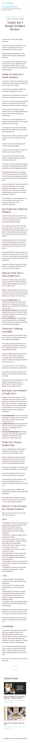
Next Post (15, 669)
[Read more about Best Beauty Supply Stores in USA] (15, 713)
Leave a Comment (9, 700)
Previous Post (15, 666)
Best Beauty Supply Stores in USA (14, 724)
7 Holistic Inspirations (9, 4)
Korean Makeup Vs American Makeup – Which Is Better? (14, 697)
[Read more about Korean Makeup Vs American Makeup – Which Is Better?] (15, 688)
